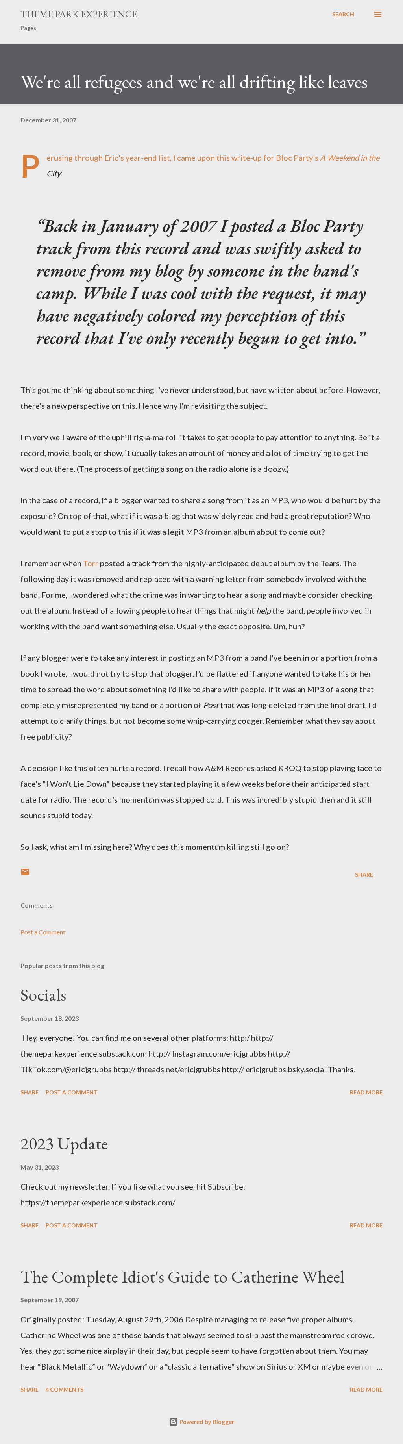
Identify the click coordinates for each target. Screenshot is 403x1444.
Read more (366, 1092)
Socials (43, 994)
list (164, 157)
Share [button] (364, 874)
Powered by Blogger (206, 1421)
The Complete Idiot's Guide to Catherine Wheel (182, 1276)
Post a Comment (42, 932)
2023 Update (64, 1143)
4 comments (64, 1389)
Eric (111, 157)
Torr (90, 563)
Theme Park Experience (78, 14)
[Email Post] (25, 874)
